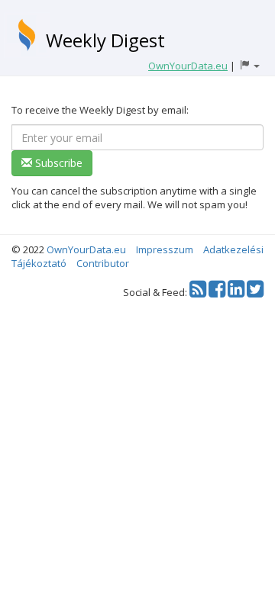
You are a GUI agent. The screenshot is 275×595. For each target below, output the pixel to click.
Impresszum (164, 249)
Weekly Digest (105, 40)
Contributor (102, 263)
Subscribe (57, 163)
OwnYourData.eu (86, 249)
